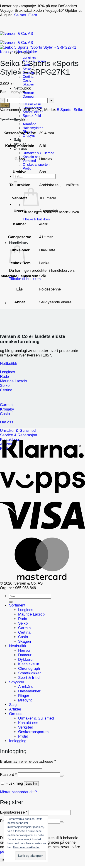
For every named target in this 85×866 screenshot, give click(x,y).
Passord (8, 774)
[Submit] (15, 182)
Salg (17, 139)
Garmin (24, 628)
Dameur (29, 96)
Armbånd (29, 124)
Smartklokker (29, 673)
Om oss (20, 148)
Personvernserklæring (26, 847)
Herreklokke (26, 52)
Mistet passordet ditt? (18, 792)
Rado (22, 619)
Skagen (28, 84)
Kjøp (5, 105)
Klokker (6, 52)
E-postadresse (13, 812)
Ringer (23, 696)
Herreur (28, 92)
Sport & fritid (32, 116)
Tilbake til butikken (36, 219)
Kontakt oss (31, 157)
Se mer (20, 15)
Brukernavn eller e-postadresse (28, 761)
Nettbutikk (22, 88)
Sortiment (17, 605)
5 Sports (64, 110)
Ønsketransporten (36, 164)
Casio (27, 80)
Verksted (29, 161)
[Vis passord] (61, 775)
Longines (29, 57)
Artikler (15, 709)
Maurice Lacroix (32, 614)
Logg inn (31, 783)
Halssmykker (33, 128)
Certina (28, 76)
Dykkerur (26, 659)
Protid (27, 168)
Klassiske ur (32, 104)
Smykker (16, 682)
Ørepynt (29, 135)
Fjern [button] (32, 15)
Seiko (78, 110)
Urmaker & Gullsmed (38, 153)
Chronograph (29, 668)
